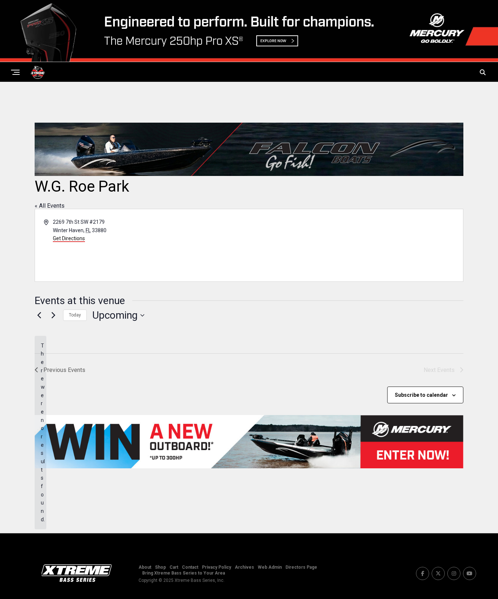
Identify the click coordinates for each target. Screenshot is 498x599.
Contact (190, 567)
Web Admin (270, 567)
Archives (244, 567)
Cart (174, 567)
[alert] (40, 433)
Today (75, 315)
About (145, 567)
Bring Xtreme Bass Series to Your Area (183, 573)
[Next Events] (53, 315)
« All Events (50, 205)
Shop (160, 567)
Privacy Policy (216, 567)
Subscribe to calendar (421, 395)
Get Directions (69, 238)
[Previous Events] (39, 315)
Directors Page (301, 567)
